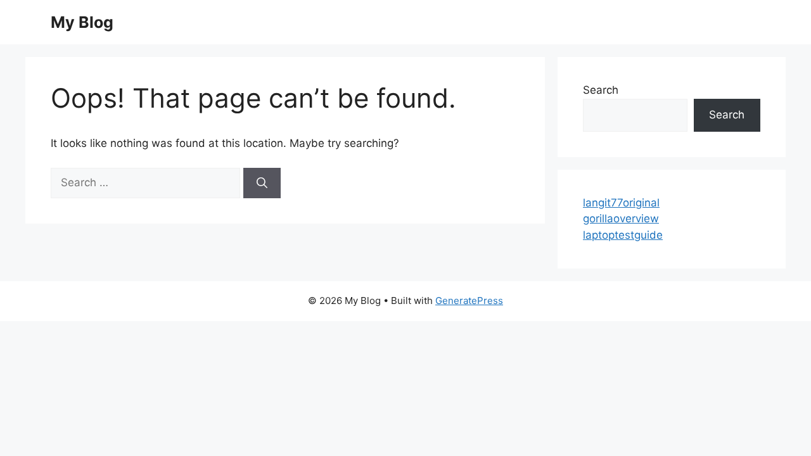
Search (600, 90)
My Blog (82, 22)
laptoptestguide (623, 235)
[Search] (262, 183)
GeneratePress (469, 300)
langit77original (621, 202)
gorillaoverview (621, 218)
